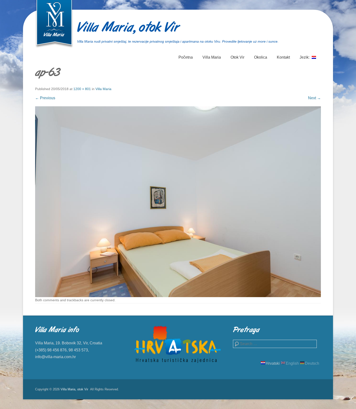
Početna (185, 57)
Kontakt (283, 57)
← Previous (45, 98)
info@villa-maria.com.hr (55, 357)
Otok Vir (237, 57)
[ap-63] (178, 201)
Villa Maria (211, 57)
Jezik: (305, 57)
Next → (314, 98)
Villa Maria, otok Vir (128, 28)
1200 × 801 (82, 89)
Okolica (260, 57)
